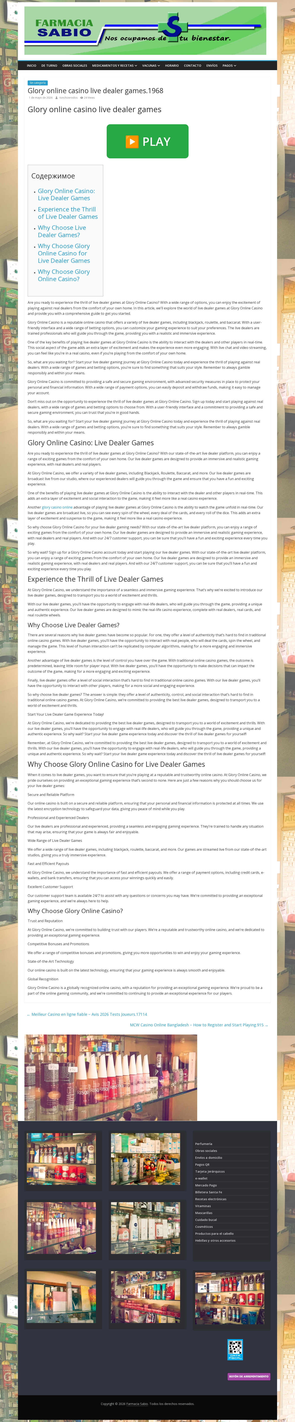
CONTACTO (192, 65)
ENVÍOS (211, 65)
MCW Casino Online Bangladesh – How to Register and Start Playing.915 (199, 1024)
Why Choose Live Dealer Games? (62, 231)
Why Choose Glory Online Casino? (64, 275)
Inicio (31, 65)
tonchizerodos (69, 97)
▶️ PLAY (147, 141)
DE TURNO (49, 65)
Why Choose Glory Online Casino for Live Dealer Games (64, 253)
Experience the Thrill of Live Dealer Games (68, 212)
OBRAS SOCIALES (74, 65)
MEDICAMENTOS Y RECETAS (112, 65)
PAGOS (228, 65)
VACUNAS (149, 65)
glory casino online (57, 507)
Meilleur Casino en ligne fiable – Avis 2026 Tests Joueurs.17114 (87, 1014)
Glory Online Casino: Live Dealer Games (66, 194)
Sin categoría (38, 83)
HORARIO (172, 65)
